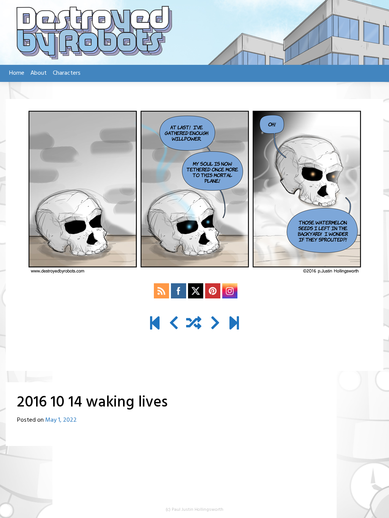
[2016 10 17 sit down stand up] (215, 324)
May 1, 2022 (61, 420)
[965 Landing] (234, 324)
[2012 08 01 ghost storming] (154, 324)
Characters (67, 73)
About (38, 73)
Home (16, 73)
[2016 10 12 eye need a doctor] (174, 324)
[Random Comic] (193, 324)
